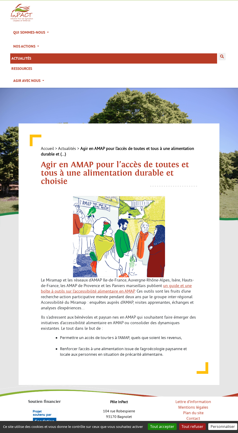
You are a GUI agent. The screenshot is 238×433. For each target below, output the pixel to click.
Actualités (21, 58)
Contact (193, 418)
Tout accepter (162, 426)
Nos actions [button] (24, 46)
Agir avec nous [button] (27, 80)
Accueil (47, 148)
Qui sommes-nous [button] (29, 32)
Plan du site (193, 412)
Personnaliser (223, 426)
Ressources (21, 68)
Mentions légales (193, 407)
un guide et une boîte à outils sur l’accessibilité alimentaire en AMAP (116, 288)
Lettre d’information (193, 401)
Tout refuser (192, 426)
